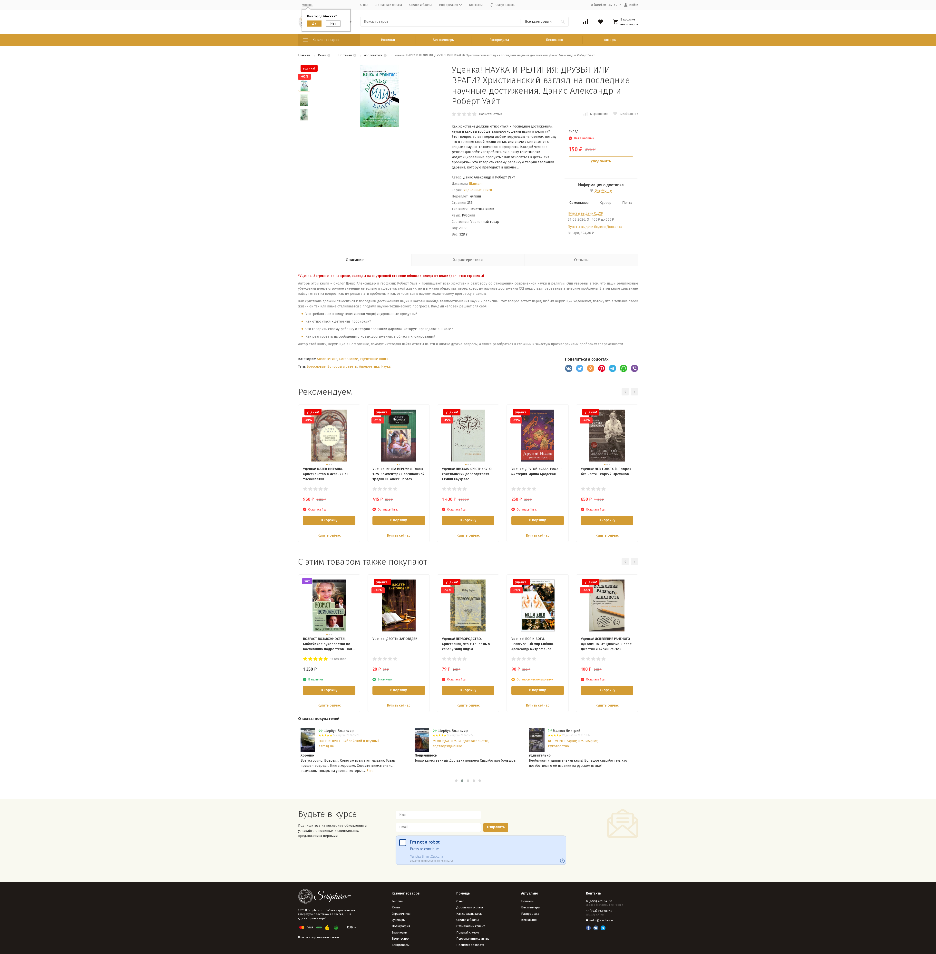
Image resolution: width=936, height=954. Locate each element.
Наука (385, 366)
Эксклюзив (399, 932)
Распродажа (499, 40)
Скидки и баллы (420, 5)
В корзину (329, 520)
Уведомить (601, 161)
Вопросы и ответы (342, 366)
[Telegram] (612, 368)
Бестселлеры (443, 40)
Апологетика (373, 55)
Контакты (476, 5)
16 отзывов (338, 659)
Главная (304, 55)
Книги (322, 55)
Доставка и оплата (388, 5)
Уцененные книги (477, 190)
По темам (345, 55)
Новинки (388, 40)
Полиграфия (401, 926)
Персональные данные (472, 938)
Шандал (475, 184)
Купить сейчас (329, 535)
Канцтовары (401, 945)
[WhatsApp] (623, 368)
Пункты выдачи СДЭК (585, 213)
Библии (397, 901)
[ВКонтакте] (568, 368)
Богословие (348, 359)
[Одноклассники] (590, 368)
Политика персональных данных (318, 937)
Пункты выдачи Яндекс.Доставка (595, 227)
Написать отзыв (490, 114)
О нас (364, 5)
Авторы (610, 40)
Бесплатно (554, 40)
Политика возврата (470, 945)
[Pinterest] (601, 368)
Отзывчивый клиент (470, 926)
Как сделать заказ (469, 913)
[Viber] (634, 368)
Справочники (401, 913)
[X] (579, 368)
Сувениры (398, 920)
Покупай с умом (467, 932)
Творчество (400, 938)
